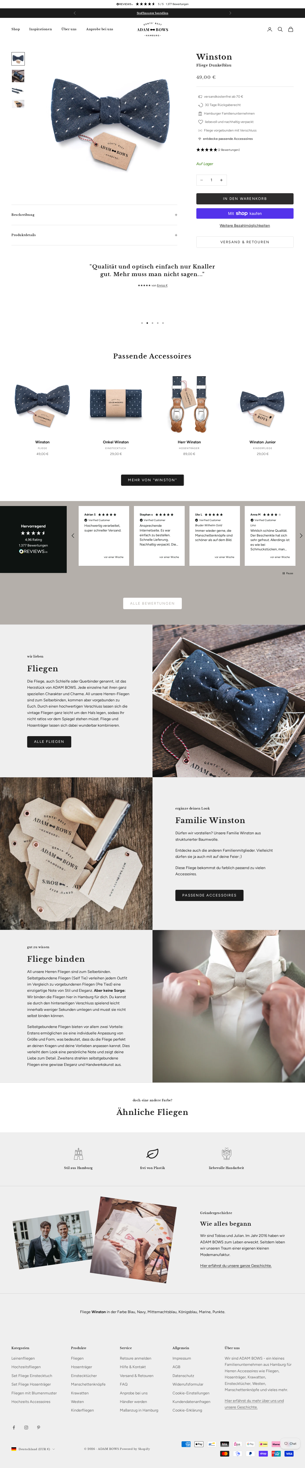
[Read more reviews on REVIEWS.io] (33, 552)
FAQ (123, 1384)
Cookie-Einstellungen (191, 1393)
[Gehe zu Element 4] (18, 103)
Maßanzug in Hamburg (139, 1410)
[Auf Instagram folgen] (26, 1427)
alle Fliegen (49, 741)
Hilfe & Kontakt (133, 1367)
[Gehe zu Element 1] (18, 59)
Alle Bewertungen (152, 603)
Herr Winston (189, 442)
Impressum (182, 1358)
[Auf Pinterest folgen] (38, 1427)
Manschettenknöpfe (88, 1384)
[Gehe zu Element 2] (18, 76)
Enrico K (162, 285)
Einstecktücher (84, 1375)
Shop (15, 29)
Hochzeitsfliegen (26, 1367)
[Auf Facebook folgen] (13, 1427)
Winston (42, 442)
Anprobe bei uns (99, 29)
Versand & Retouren (245, 242)
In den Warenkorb (245, 199)
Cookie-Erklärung (187, 1410)
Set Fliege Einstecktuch (31, 1375)
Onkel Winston (116, 442)
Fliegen (77, 1358)
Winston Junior (262, 442)
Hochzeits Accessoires (30, 1401)
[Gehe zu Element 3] (18, 91)
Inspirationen (40, 29)
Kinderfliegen (82, 1410)
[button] (245, 150)
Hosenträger (81, 1367)
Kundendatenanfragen (191, 1401)
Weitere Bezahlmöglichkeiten (245, 225)
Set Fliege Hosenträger (31, 1384)
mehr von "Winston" (152, 480)
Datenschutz (183, 1375)
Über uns (69, 29)
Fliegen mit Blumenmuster (34, 1393)
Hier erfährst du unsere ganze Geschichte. (236, 1265)
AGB (176, 1367)
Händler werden (133, 1401)
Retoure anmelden (135, 1358)
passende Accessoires (209, 895)
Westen (77, 1401)
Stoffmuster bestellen (152, 13)
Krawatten (80, 1393)
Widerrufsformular (188, 1384)
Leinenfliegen (23, 1358)
